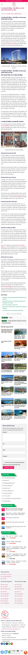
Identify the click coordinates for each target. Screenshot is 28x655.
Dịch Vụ (6, 480)
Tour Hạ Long (5, 584)
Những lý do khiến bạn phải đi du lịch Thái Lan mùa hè (16, 527)
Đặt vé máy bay (7, 485)
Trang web (5, 456)
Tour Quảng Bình (6, 593)
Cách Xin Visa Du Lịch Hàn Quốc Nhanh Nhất (12, 310)
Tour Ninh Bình (5, 598)
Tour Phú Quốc (5, 596)
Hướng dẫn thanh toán (7, 576)
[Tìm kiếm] (26, 4)
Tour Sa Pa (5, 591)
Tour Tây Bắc (5, 586)
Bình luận (5, 432)
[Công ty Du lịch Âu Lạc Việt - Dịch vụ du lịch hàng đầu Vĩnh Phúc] (14, 4)
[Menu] (2, 4)
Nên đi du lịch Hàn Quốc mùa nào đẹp (15, 522)
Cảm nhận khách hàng (9, 477)
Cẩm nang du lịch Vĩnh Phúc (12, 517)
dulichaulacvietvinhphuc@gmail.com (12, 629)
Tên (4, 443)
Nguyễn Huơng (18, 13)
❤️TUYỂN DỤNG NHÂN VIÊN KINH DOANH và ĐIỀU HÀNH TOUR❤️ (14, 509)
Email (4, 450)
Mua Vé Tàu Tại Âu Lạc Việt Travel (10, 304)
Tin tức (5, 495)
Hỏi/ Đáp (4, 578)
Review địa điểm (7, 490)
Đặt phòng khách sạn (8, 483)
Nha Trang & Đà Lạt (6, 588)
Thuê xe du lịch (7, 493)
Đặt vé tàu (6, 488)
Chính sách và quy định (7, 574)
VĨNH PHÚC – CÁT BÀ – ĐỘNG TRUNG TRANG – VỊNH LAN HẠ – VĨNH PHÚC (15, 514)
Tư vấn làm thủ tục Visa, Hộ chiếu (11, 498)
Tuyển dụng (6, 501)
